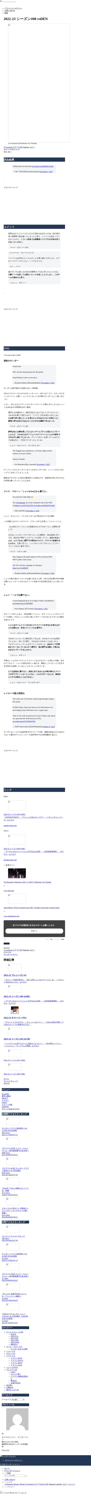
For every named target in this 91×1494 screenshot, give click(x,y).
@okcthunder (20, 503)
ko (3, 1433)
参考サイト (10, 865)
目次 (5, 152)
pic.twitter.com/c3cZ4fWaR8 (23, 603)
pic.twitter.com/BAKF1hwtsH (44, 505)
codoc (62, 939)
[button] (32, 147)
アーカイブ (6, 1399)
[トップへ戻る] (1, 1491)
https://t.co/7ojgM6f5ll (20, 568)
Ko (51, 939)
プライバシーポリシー (13, 1460)
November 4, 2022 (46, 172)
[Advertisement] (34, 206)
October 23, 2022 (48, 727)
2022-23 (7, 943)
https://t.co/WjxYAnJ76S (24, 505)
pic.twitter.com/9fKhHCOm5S (42, 166)
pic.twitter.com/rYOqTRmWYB (24, 721)
